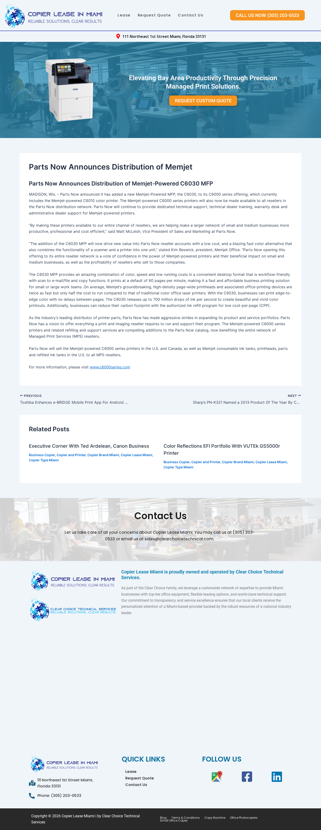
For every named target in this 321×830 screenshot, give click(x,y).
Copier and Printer (71, 455)
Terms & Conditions (185, 817)
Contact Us (190, 15)
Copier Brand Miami (103, 455)
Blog (163, 817)
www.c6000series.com (110, 367)
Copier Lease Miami (136, 455)
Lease (124, 15)
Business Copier (42, 455)
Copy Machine (214, 817)
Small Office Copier (174, 820)
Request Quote (154, 15)
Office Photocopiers (244, 817)
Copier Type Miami (44, 460)
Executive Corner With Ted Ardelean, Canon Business (89, 446)
